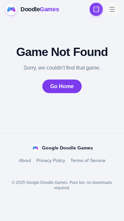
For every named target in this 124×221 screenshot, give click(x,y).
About (25, 160)
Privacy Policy (50, 160)
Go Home (62, 86)
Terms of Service (87, 160)
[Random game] (96, 9)
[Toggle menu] (112, 9)
